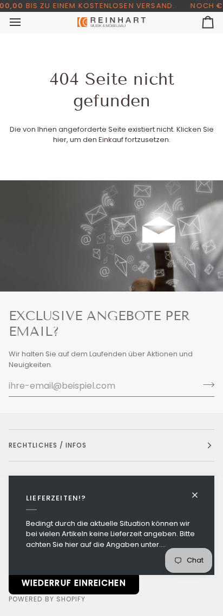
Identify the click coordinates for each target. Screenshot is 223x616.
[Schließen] (199, 490)
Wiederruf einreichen (74, 582)
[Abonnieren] (205, 384)
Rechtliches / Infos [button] (48, 445)
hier (60, 139)
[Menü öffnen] (25, 22)
